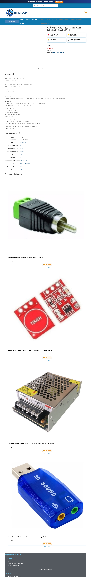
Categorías (11, 21)
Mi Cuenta (34, 19)
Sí (20, 145)
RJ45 (21, 166)
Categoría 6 (23, 160)
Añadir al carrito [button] (47, 267)
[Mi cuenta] (81, 13)
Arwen (22, 157)
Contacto (28, 19)
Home (42, 19)
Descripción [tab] (40, 68)
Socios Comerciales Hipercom (61, 19)
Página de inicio (49, 19)
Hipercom (23, 142)
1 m (21, 154)
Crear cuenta (59, 1)
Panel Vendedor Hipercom (76, 19)
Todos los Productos (60, 52)
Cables (53, 52)
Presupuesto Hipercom (46, 23)
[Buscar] (35, 5)
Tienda (22, 19)
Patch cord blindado (25, 163)
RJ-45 (21, 148)
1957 (21, 169)
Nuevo (22, 151)
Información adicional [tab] (49, 68)
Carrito (22, 23)
